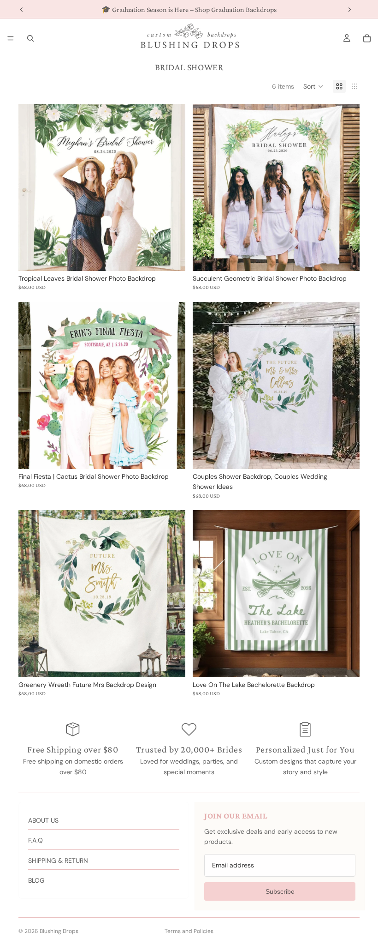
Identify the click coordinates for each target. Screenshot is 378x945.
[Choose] (171, 256)
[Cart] (367, 38)
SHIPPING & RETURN (58, 860)
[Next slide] (171, 594)
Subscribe (280, 891)
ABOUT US (43, 820)
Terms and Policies (189, 931)
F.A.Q (35, 840)
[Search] (30, 38)
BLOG (36, 880)
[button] (313, 86)
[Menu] (10, 38)
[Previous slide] (32, 594)
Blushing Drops (59, 931)
